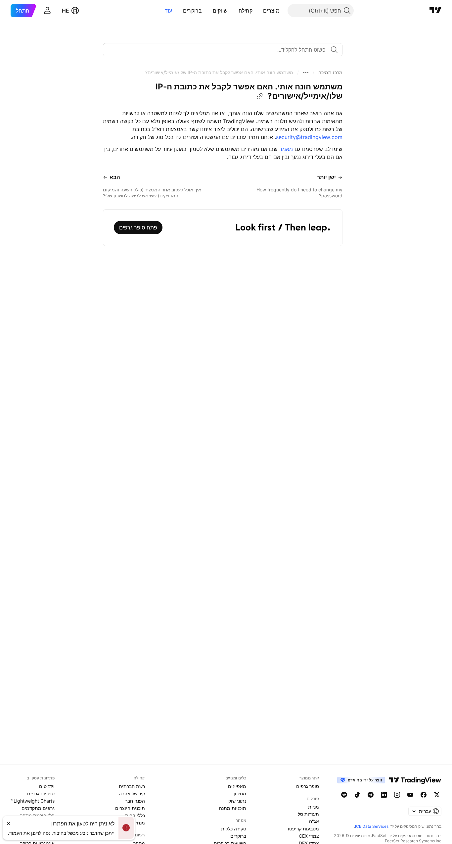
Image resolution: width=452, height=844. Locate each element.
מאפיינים (237, 786)
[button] (258, 10)
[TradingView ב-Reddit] (344, 794)
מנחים (138, 822)
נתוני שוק (237, 801)
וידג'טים (47, 786)
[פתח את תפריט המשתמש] (47, 10)
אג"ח (314, 821)
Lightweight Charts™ (33, 801)
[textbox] (220, 49)
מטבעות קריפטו (303, 828)
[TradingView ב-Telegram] (370, 794)
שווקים (220, 10)
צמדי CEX (309, 836)
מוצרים (271, 10)
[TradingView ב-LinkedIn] (383, 794)
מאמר (286, 149)
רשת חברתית (132, 786)
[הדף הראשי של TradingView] (435, 10)
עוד (168, 10)
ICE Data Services (371, 826)
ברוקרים (192, 10)
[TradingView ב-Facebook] (423, 794)
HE (65, 10)
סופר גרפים (307, 786)
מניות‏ (313, 807)
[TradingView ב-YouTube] (410, 794)
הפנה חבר (135, 801)
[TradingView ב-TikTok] (357, 794)
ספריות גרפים (41, 793)
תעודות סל (308, 814)
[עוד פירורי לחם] (306, 72)
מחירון (240, 793)
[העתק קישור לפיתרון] (260, 96)
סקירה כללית (233, 828)
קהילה (246, 10)
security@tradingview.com (309, 137)
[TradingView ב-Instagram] (397, 794)
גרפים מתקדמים (38, 808)
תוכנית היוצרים (130, 808)
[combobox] (222, 49)
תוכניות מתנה (232, 808)
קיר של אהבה (132, 793)
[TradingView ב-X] (436, 794)
